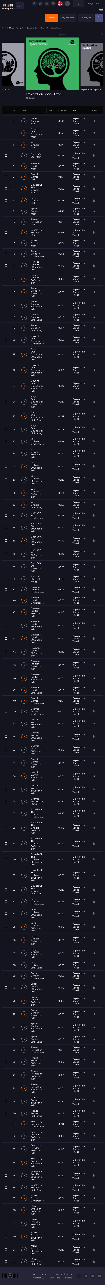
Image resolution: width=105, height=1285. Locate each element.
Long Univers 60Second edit (36, 913)
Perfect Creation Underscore (37, 254)
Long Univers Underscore (37, 902)
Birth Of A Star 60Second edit (36, 527)
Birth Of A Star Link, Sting (36, 579)
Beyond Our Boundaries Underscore (37, 340)
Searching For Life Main (36, 232)
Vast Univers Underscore (37, 441)
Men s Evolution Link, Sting (36, 1262)
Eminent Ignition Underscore (37, 590)
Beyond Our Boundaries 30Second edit (37, 385)
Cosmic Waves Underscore (37, 701)
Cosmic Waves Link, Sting (37, 801)
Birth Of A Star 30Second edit (36, 554)
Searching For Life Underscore (37, 1124)
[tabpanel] (52, 68)
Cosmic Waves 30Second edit (36, 763)
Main (4, 28)
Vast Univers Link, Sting (36, 505)
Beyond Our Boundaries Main (37, 133)
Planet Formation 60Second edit (36, 1062)
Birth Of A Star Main (36, 155)
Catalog (51, 17)
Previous (62, 34)
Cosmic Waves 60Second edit (36, 723)
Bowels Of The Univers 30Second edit (36, 859)
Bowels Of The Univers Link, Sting (36, 890)
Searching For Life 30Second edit (36, 1162)
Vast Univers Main (35, 145)
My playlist (86, 17)
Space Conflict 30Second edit (36, 1014)
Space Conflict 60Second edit (36, 988)
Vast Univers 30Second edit (36, 480)
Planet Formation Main (36, 222)
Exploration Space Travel (78, 121)
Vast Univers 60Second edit (36, 453)
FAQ (34, 1274)
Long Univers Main (35, 201)
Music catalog (15, 28)
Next (100, 34)
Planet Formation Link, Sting (36, 1113)
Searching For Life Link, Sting (36, 1187)
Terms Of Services (64, 1274)
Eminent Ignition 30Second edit (36, 652)
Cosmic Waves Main (35, 177)
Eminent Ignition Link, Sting (36, 690)
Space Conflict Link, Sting (36, 1039)
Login (78, 3)
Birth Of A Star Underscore (37, 515)
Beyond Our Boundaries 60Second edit (37, 354)
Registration (94, 3)
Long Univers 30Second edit (36, 940)
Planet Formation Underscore (37, 1050)
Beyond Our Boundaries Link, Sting (37, 416)
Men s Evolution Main (36, 243)
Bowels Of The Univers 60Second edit (36, 827)
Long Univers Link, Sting (36, 965)
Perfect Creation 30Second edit (36, 292)
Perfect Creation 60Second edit (36, 266)
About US (46, 1274)
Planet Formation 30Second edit (36, 1088)
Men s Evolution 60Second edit (36, 1210)
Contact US (38, 1278)
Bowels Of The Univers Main (36, 189)
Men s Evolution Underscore (37, 1198)
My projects (68, 17)
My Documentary (31, 28)
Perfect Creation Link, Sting (36, 317)
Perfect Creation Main (35, 121)
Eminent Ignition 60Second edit (36, 612)
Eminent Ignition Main (36, 166)
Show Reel (55, 1278)
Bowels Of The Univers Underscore (37, 813)
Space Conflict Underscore (37, 976)
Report (68, 1278)
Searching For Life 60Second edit (36, 1136)
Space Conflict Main (35, 211)
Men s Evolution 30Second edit (36, 1236)
